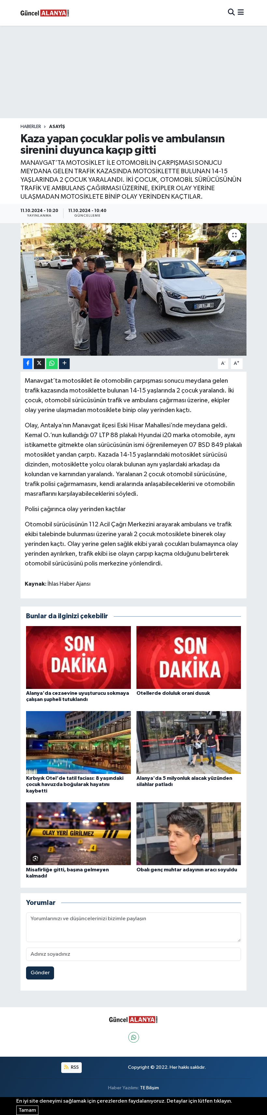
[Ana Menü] (241, 13)
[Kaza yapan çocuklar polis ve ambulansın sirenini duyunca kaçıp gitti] (134, 289)
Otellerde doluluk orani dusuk (173, 693)
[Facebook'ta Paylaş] (27, 363)
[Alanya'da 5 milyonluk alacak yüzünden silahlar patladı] (188, 742)
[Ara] (231, 13)
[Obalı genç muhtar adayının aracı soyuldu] (188, 833)
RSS (74, 1067)
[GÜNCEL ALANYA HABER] (45, 12)
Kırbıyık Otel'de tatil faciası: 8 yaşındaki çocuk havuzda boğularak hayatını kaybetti (74, 784)
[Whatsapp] (133, 1037)
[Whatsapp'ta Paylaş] (52, 363)
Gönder (40, 973)
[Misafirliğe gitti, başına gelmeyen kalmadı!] (78, 833)
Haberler (31, 126)
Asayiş (57, 126)
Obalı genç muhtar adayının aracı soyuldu (186, 869)
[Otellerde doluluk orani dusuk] (188, 657)
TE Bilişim (149, 1087)
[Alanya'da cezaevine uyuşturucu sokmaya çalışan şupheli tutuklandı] (78, 657)
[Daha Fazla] (64, 363)
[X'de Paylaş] (39, 363)
